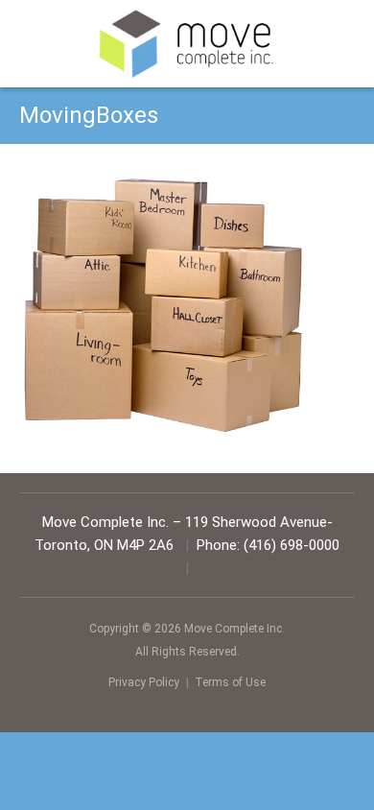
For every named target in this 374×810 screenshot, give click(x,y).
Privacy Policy (143, 682)
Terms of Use (230, 682)
